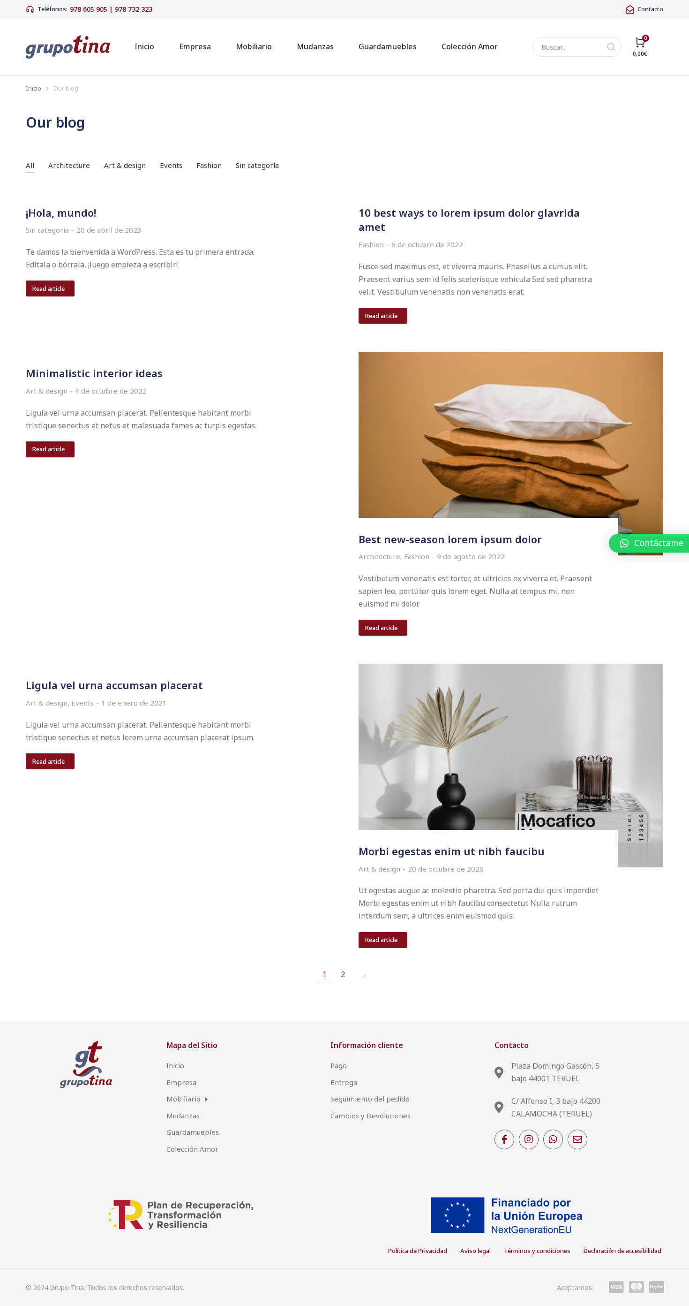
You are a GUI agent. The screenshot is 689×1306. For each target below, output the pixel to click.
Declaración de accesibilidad (622, 1250)
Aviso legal (475, 1250)
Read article (48, 288)
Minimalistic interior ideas (94, 373)
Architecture (69, 165)
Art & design (125, 165)
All (30, 165)
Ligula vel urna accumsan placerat (114, 685)
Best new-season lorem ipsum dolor (450, 539)
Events (171, 165)
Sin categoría (257, 165)
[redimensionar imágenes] (511, 453)
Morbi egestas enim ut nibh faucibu (452, 851)
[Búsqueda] (611, 47)
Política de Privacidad (417, 1250)
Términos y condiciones (537, 1250)
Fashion (209, 165)
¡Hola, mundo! (61, 212)
